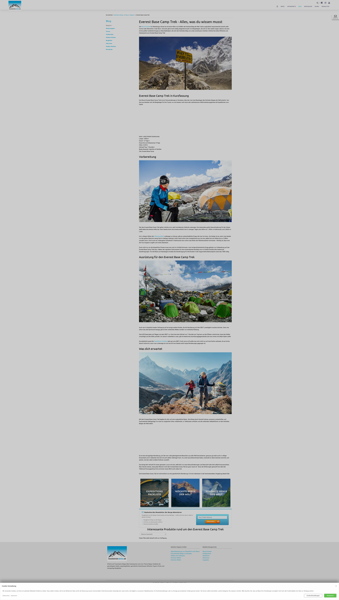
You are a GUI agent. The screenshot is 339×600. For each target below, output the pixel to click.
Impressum (14, 595)
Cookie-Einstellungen (313, 595)
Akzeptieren (330, 595)
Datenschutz (6, 595)
